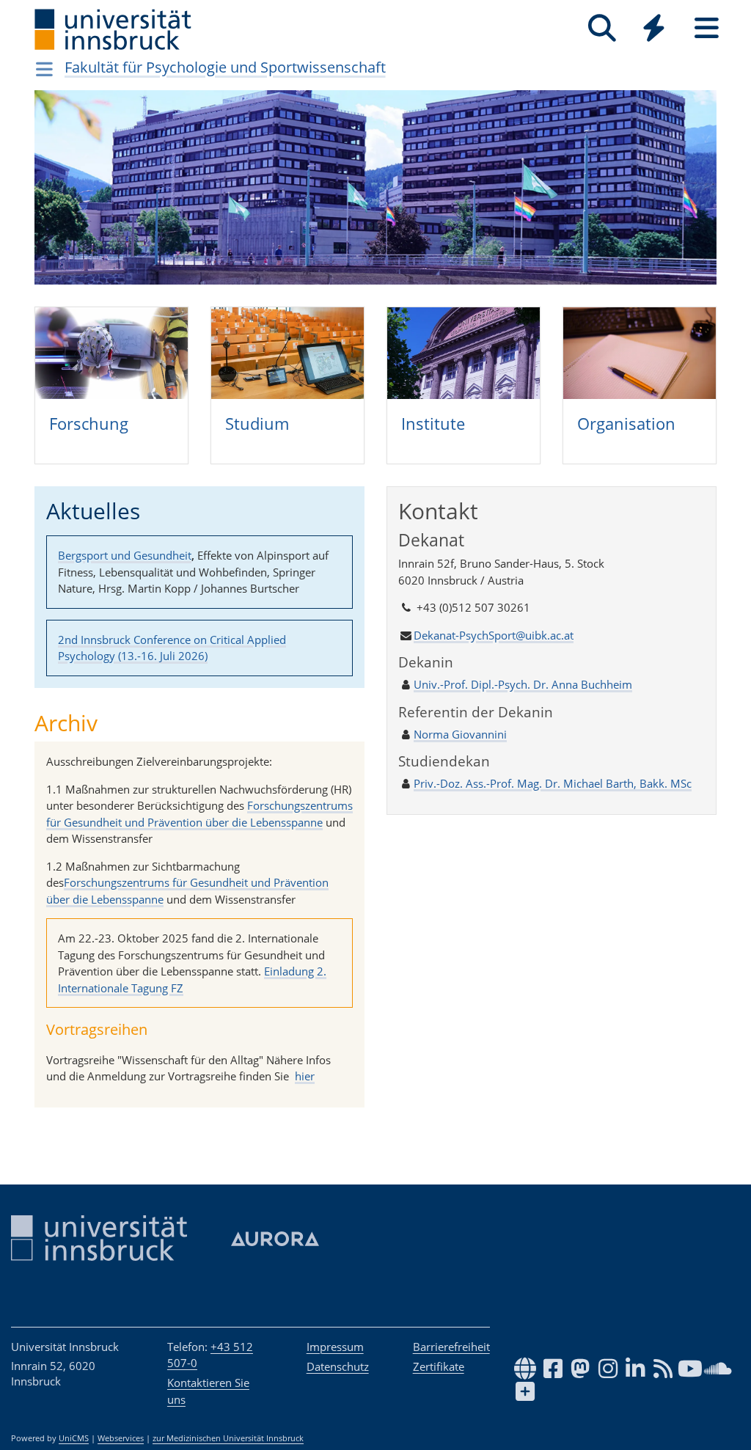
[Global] (654, 30)
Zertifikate (438, 1366)
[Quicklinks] (654, 28)
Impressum (335, 1346)
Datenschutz (338, 1366)
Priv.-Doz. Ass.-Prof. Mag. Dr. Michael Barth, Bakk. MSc (553, 783)
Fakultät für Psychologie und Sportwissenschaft (225, 67)
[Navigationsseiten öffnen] (44, 69)
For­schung (88, 423)
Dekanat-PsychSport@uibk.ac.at (494, 635)
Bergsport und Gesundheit (124, 555)
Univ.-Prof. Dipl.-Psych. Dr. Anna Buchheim (523, 684)
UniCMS (74, 1438)
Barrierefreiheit (451, 1346)
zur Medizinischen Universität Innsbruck (228, 1438)
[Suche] (602, 28)
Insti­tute (433, 423)
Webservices (121, 1438)
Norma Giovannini (460, 734)
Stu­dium (257, 423)
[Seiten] (707, 28)
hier (305, 1076)
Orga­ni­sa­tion (626, 423)
